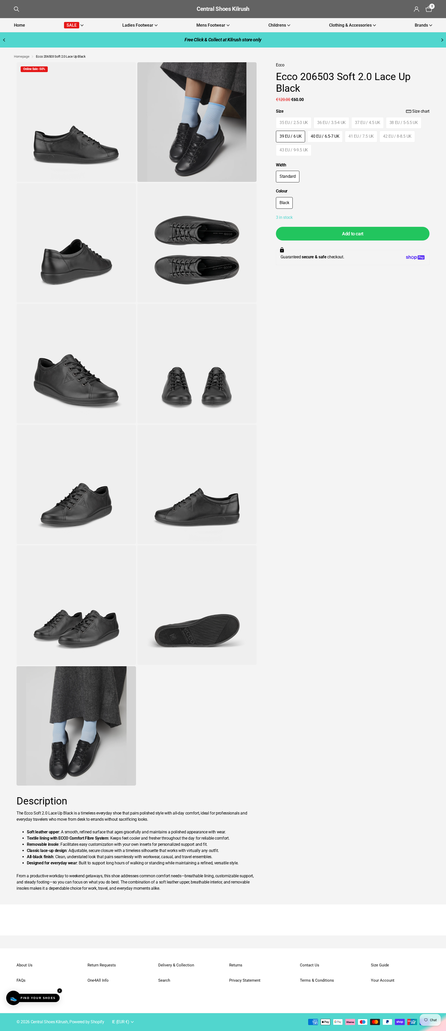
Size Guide (380, 965)
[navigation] (4, 40)
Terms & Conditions (317, 980)
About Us (25, 965)
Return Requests (101, 965)
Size (352, 111)
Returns (235, 965)
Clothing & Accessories (350, 25)
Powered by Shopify (86, 1022)
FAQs (21, 980)
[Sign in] (416, 9)
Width (281, 165)
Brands (421, 25)
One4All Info (98, 980)
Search (164, 980)
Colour (282, 191)
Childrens (277, 25)
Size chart (420, 111)
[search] (16, 9)
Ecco (280, 65)
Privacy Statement (244, 980)
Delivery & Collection (176, 965)
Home (19, 25)
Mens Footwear (210, 25)
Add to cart (352, 233)
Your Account (382, 980)
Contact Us (309, 965)
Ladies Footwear (137, 25)
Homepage (21, 56)
